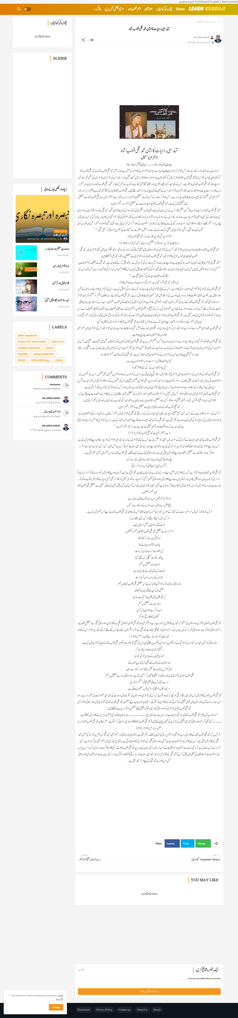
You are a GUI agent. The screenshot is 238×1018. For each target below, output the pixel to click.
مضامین (148, 9)
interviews (57, 341)
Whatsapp (201, 843)
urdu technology (40, 360)
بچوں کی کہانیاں (164, 9)
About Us (142, 1009)
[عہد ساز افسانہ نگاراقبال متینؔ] (26, 303)
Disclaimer (84, 1009)
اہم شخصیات (134, 9)
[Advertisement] (149, 73)
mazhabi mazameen (29, 347)
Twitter (186, 843)
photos (50, 347)
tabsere (22, 360)
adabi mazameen (27, 335)
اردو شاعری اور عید (61, 266)
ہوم (220, 21)
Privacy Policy (104, 1009)
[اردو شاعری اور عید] (26, 269)
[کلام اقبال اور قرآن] (26, 286)
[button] (27, 9)
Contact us (124, 1009)
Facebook (170, 843)
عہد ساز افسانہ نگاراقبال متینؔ (57, 300)
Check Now (59, 997)
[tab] (180, 9)
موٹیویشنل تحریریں (114, 9)
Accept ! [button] (56, 1007)
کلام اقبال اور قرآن (60, 283)
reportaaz (23, 353)
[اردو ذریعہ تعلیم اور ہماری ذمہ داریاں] (26, 252)
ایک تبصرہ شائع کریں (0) (149, 991)
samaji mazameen (43, 353)
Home (180, 9)
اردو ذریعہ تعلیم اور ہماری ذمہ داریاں (57, 251)
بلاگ (98, 9)
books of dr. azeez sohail (32, 341)
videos (59, 360)
